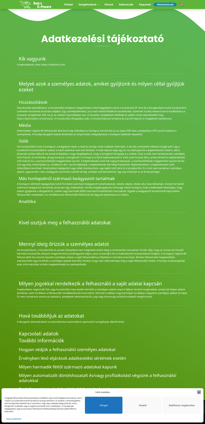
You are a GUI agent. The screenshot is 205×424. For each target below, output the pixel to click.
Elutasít (142, 405)
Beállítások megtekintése (182, 405)
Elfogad (104, 405)
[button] (198, 392)
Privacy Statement (13, 418)
